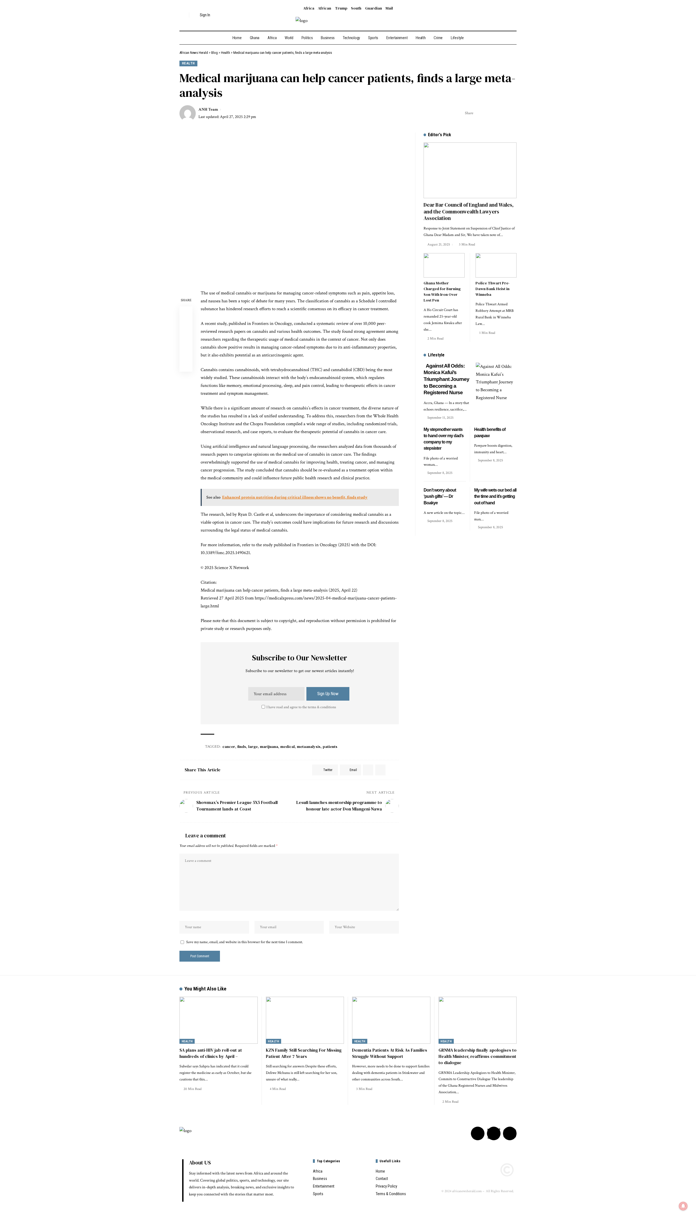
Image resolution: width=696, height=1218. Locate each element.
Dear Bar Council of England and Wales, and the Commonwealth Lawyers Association (469, 211)
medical (287, 746)
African (324, 8)
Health (188, 63)
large (253, 746)
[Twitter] (505, 15)
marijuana (269, 746)
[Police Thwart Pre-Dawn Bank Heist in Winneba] (496, 265)
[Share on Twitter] (479, 113)
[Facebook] (498, 15)
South (356, 8)
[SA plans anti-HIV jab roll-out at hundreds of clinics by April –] (218, 1020)
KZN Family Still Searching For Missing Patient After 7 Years (303, 1053)
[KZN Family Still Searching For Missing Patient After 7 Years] (305, 1020)
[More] (513, 113)
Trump (341, 8)
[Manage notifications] (683, 1206)
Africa (308, 8)
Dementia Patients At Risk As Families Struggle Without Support (389, 1053)
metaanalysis (309, 746)
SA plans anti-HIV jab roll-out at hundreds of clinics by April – (210, 1053)
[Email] (487, 113)
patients (330, 746)
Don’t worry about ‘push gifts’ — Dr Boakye (440, 496)
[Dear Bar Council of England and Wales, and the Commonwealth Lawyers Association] (470, 170)
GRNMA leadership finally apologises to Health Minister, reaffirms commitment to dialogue (478, 1056)
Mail (389, 8)
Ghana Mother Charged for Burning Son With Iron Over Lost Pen (442, 291)
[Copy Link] (496, 113)
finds (241, 746)
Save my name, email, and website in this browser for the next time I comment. (244, 942)
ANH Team (208, 109)
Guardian (373, 8)
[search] (183, 15)
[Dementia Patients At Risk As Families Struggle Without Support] (391, 1020)
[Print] (504, 113)
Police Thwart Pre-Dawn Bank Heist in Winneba (493, 288)
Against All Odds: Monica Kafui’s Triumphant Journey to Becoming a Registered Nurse (446, 379)
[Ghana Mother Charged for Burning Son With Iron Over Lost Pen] (444, 265)
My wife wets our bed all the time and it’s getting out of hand (495, 496)
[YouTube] (513, 15)
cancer (228, 746)
